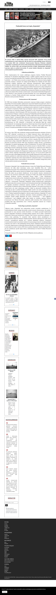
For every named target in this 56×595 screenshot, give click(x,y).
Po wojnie (6, 530)
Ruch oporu (6, 550)
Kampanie (6, 543)
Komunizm (6, 555)
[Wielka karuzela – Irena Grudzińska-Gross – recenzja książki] (15, 337)
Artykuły (6, 534)
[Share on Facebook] (6, 236)
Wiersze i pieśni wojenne (9, 560)
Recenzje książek (7, 562)
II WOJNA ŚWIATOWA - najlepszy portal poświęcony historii (18, 577)
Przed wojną (6, 547)
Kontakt (5, 571)
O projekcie (6, 568)
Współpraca (6, 567)
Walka (5, 552)
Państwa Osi (6, 538)
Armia (5, 551)
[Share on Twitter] (8, 236)
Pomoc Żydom (6, 554)
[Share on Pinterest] (11, 236)
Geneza (5, 523)
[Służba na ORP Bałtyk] (11, 365)
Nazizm (5, 529)
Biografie (6, 556)
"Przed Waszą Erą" (7, 572)
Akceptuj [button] (4, 591)
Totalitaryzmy (6, 527)
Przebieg (6, 525)
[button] (9, 304)
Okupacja (6, 548)
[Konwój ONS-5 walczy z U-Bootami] (11, 394)
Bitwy (5, 542)
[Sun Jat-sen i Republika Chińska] (11, 284)
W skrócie (6, 526)
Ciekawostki (6, 535)
